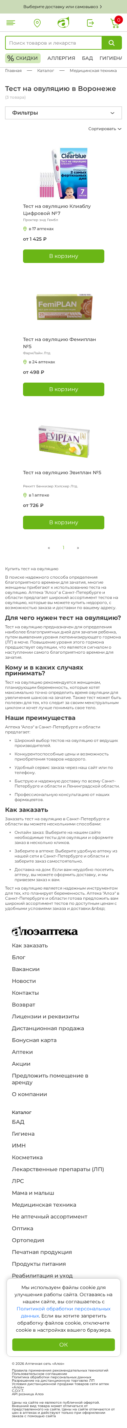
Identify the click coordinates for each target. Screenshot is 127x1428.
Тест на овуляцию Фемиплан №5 (59, 342)
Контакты (25, 993)
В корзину (63, 256)
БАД (87, 58)
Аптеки (22, 1052)
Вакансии (26, 969)
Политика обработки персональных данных (51, 1377)
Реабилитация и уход (42, 1276)
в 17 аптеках (41, 228)
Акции (21, 1064)
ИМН (19, 1145)
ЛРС (18, 1181)
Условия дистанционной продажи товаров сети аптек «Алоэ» (60, 1385)
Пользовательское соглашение (39, 1374)
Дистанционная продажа (48, 1028)
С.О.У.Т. (18, 1391)
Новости (24, 981)
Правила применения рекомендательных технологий (60, 1370)
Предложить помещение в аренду (50, 1079)
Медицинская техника (44, 1205)
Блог (18, 957)
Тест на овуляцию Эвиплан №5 (62, 472)
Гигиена (112, 58)
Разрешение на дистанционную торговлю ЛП (53, 1380)
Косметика (27, 1157)
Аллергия (61, 58)
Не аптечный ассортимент (49, 1216)
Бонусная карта (34, 1040)
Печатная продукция (42, 1252)
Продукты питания (39, 1264)
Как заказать (30, 945)
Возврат (23, 1004)
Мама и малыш (33, 1193)
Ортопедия (28, 1240)
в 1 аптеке (39, 495)
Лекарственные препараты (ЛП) (58, 1169)
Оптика (22, 1228)
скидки (22, 58)
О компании (29, 1094)
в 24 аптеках (42, 361)
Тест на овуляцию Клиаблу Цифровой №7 (57, 209)
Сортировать (102, 128)
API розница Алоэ (28, 1394)
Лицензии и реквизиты (45, 1016)
